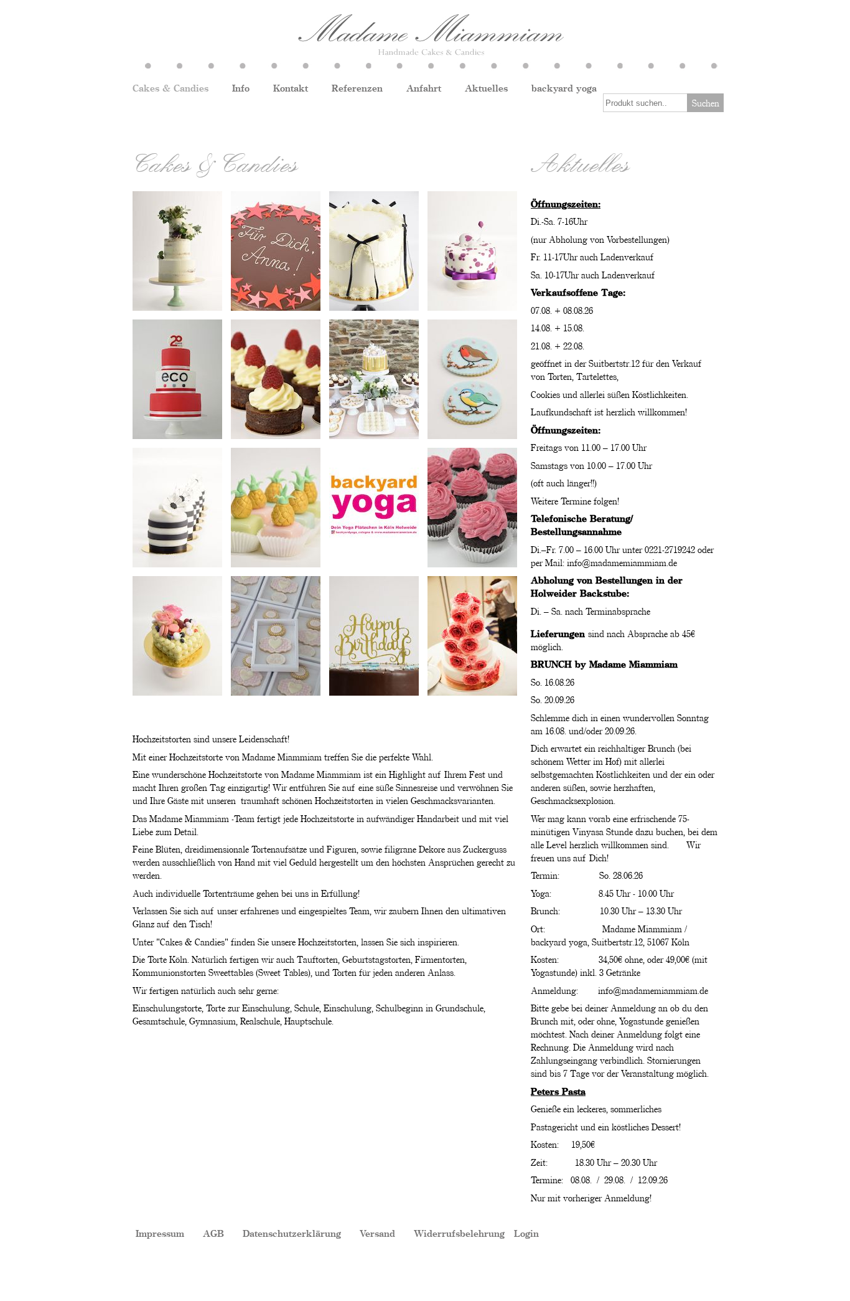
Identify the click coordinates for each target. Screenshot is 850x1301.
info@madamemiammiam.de (622, 562)
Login (526, 1233)
